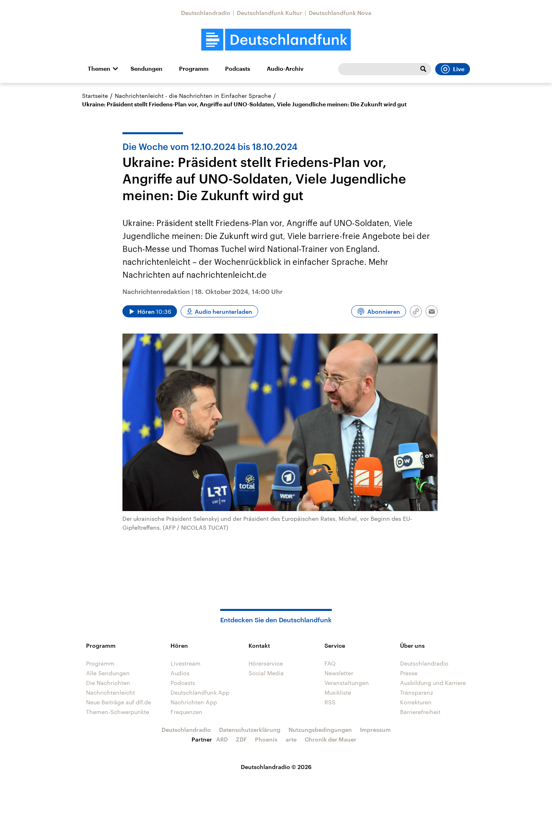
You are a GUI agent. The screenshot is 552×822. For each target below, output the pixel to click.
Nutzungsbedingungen (320, 729)
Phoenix (266, 739)
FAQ (330, 663)
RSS (329, 702)
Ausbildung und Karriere (433, 682)
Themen (99, 69)
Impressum (375, 729)
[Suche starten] (423, 69)
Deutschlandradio (205, 12)
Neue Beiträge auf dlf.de (118, 702)
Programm (194, 69)
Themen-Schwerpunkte (117, 711)
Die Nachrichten (108, 682)
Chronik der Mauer (330, 739)
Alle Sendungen (108, 673)
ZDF (241, 739)
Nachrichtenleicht (110, 692)
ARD (222, 739)
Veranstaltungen (346, 682)
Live (458, 69)
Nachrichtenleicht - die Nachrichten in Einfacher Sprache (193, 95)
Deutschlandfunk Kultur (269, 12)
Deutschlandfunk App (200, 692)
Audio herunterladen (223, 311)
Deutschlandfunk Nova (340, 12)
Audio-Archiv (285, 69)
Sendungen (146, 69)
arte (291, 739)
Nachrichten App (194, 702)
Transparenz (416, 692)
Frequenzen (186, 711)
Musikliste (337, 692)
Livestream (185, 663)
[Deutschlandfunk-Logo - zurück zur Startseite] (276, 40)
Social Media (266, 673)
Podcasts (237, 69)
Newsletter (338, 673)
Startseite (95, 95)
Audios (180, 673)
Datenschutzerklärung (249, 729)
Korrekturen (416, 702)
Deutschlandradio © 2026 (276, 766)
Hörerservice (266, 663)
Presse (408, 673)
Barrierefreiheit (420, 711)
